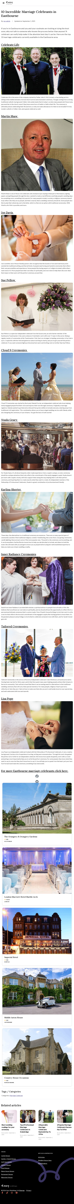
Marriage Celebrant (16, 1095)
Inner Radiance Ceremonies (18, 554)
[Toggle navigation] (3, 3)
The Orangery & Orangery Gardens (20, 836)
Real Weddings (42, 1163)
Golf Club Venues (6, 1162)
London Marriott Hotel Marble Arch (21, 897)
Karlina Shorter (11, 489)
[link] (2, 1193)
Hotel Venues (5, 1168)
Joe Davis (7, 212)
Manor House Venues (7, 1171)
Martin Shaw (9, 116)
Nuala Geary (9, 420)
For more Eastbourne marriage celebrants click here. (34, 771)
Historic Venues (6, 1165)
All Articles (41, 1157)
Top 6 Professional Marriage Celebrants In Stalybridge (27, 1128)
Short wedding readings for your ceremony (8, 1127)
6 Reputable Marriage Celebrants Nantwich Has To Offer (45, 1129)
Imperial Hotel (11, 957)
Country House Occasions (16, 1078)
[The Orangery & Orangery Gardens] (37, 808)
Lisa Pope (7, 698)
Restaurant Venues (7, 1174)
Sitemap (22, 1190)
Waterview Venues (7, 1177)
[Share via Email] (37, 781)
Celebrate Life (10, 45)
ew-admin (7, 21)
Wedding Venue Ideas (45, 1160)
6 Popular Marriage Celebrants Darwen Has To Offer (64, 1127)
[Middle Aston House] (37, 991)
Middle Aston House (13, 1017)
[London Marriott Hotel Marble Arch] (37, 870)
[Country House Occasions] (37, 1051)
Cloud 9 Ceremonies (14, 350)
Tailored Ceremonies (14, 626)
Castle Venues (5, 1156)
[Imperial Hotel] (37, 931)
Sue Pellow (8, 280)
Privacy (28, 1190)
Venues (3, 1151)
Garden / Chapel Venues (8, 1159)
